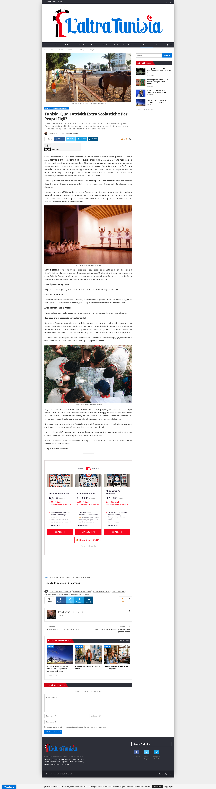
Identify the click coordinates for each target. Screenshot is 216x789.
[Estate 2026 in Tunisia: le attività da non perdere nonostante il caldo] (60, 654)
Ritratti (105, 45)
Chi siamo (68, 45)
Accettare (157, 787)
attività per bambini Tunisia (82, 591)
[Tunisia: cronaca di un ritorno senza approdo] (117, 654)
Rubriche (145, 45)
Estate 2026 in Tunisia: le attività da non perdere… (157, 101)
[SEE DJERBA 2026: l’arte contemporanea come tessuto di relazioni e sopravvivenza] (140, 71)
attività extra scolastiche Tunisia (60, 591)
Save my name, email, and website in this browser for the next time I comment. (76, 727)
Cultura (93, 45)
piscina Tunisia (63, 594)
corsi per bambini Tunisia (101, 591)
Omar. (170, 774)
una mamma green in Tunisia (80, 594)
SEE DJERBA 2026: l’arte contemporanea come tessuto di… (159, 71)
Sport (116, 45)
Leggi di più (168, 786)
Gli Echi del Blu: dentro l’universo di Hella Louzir (156, 91)
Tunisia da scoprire (129, 45)
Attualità (81, 45)
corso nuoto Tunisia (118, 591)
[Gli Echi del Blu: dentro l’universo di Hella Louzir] (140, 93)
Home (57, 45)
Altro (157, 45)
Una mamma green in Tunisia (61, 108)
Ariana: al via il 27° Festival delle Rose (63, 629)
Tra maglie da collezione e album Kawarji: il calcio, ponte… (157, 82)
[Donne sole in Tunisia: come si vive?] (88, 654)
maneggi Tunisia (51, 594)
